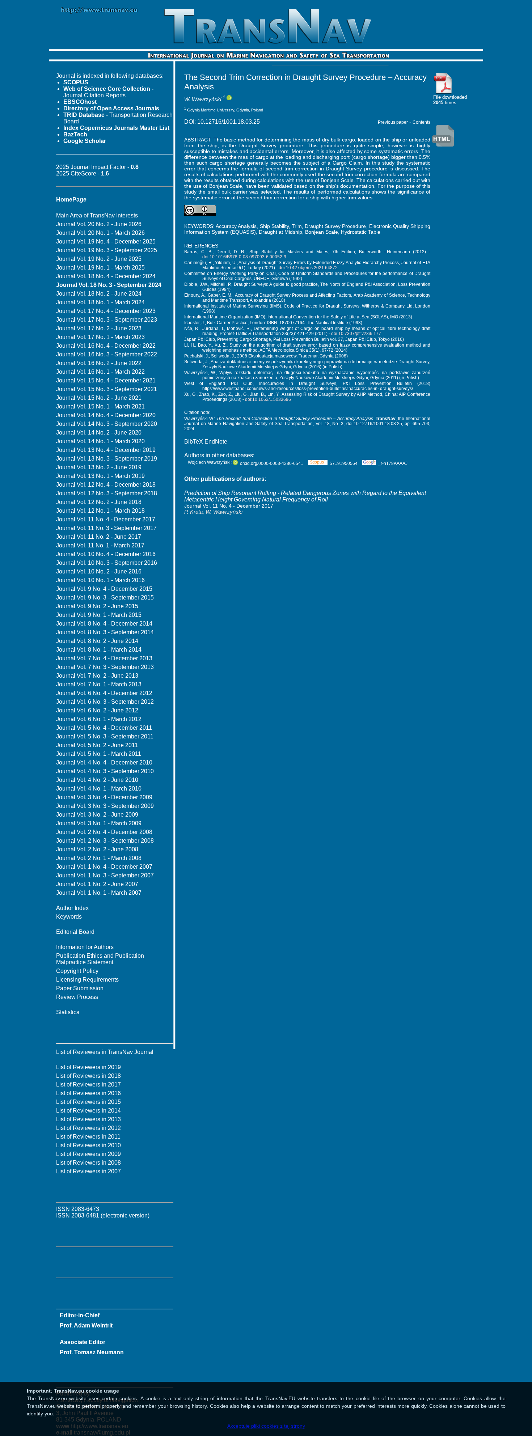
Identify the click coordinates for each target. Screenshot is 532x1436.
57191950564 (344, 463)
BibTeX (193, 442)
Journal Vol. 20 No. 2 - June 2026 (99, 224)
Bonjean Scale (321, 232)
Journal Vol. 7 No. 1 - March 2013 (99, 684)
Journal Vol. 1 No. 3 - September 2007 (105, 875)
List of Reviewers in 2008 (88, 1163)
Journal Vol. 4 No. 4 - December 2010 (104, 762)
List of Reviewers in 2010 (88, 1145)
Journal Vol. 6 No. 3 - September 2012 (105, 702)
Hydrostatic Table (360, 232)
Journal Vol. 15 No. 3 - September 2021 (106, 389)
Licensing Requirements (87, 980)
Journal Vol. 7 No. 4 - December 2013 (104, 658)
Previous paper (393, 122)
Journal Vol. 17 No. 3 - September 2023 (106, 320)
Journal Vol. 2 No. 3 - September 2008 (105, 841)
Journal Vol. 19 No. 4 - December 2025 (106, 241)
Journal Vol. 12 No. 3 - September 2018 (106, 493)
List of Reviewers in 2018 (88, 1076)
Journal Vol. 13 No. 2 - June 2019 (99, 467)
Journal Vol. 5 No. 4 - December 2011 (104, 728)
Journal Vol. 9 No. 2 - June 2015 (97, 606)
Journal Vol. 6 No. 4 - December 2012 (104, 693)
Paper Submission (80, 988)
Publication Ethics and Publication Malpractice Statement (100, 959)
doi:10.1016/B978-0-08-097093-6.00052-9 (244, 256)
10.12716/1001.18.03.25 (228, 122)
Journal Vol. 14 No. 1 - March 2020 (100, 441)
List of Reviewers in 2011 (88, 1137)
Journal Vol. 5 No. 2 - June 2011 (97, 745)
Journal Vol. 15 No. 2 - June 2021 (99, 398)
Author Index (72, 908)
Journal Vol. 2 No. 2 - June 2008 (97, 849)
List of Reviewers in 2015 (88, 1102)
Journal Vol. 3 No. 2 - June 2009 (97, 815)
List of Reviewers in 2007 (88, 1171)
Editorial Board (75, 932)
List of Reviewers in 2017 (88, 1084)
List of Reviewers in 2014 (88, 1110)
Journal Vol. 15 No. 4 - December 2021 (106, 380)
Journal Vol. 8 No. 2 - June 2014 (97, 641)
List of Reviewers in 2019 (88, 1067)
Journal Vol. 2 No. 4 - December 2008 (104, 832)
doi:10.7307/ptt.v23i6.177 (356, 333)
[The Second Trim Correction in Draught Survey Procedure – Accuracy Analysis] (443, 92)
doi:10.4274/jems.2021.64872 (308, 267)
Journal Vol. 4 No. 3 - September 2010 (105, 771)
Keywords (69, 917)
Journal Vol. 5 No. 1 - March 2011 (98, 754)
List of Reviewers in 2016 (88, 1093)
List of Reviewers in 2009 (88, 1154)
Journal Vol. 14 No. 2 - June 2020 (99, 432)
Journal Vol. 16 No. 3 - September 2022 (106, 354)
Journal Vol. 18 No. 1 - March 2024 (100, 302)
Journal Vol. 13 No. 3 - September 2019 (106, 459)
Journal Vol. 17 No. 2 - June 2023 (99, 328)
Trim (297, 226)
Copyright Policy (77, 971)
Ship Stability (274, 226)
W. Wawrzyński (202, 99)
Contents (421, 122)
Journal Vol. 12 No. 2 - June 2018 (99, 502)
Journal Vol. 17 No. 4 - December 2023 (106, 311)
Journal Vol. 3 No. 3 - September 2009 (105, 806)
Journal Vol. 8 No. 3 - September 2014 (105, 632)
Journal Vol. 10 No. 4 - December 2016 (106, 554)
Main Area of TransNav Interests (97, 215)
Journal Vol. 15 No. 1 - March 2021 (100, 406)
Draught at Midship (280, 232)
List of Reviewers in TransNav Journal (104, 1052)
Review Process (77, 997)
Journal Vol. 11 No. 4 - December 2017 (105, 519)
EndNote (215, 442)
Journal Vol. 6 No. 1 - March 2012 (99, 719)
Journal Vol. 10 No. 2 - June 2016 (99, 571)
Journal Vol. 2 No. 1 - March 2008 (99, 858)
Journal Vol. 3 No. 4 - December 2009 (104, 797)
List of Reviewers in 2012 (88, 1128)
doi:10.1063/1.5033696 (268, 399)
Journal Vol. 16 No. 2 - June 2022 (99, 363)
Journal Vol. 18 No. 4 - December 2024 (106, 276)
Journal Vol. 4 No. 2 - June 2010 (97, 780)
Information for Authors (85, 947)
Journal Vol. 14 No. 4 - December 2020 (106, 415)
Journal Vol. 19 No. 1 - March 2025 (100, 267)
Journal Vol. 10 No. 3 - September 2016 (106, 563)
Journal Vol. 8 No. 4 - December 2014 (104, 623)
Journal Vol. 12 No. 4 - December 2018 (106, 485)
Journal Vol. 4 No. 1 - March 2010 (99, 788)
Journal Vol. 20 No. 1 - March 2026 (100, 233)
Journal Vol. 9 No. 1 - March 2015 (99, 615)
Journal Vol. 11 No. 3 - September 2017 (106, 528)
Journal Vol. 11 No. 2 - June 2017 (98, 537)
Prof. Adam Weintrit (86, 1325)
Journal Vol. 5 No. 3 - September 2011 (104, 736)
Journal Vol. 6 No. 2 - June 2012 (97, 710)
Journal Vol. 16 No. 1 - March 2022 (100, 372)
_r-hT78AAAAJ (393, 463)
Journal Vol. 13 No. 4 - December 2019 (106, 450)
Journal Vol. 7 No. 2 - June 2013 (97, 676)
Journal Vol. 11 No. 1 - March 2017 (100, 545)
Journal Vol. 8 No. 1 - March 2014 (99, 650)
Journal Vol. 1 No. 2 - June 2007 (97, 884)
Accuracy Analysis (236, 226)
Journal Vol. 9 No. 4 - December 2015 (104, 589)
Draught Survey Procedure (335, 226)
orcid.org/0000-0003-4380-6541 (271, 463)
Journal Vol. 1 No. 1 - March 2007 (99, 893)
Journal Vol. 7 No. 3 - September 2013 (105, 667)
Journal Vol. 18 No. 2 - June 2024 (99, 294)
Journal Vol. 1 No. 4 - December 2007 (104, 867)
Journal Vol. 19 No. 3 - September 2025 (106, 250)
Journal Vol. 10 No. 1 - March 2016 (100, 580)
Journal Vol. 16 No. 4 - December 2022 (106, 346)
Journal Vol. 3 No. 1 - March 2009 (99, 823)
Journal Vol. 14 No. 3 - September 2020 (106, 424)
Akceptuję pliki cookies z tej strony (266, 1426)
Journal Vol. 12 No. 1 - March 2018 (100, 511)
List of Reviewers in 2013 (88, 1119)
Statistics (67, 1012)
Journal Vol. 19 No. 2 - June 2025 (99, 259)
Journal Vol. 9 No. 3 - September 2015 (105, 597)
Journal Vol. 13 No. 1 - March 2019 (100, 476)
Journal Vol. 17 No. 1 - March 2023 (100, 337)
